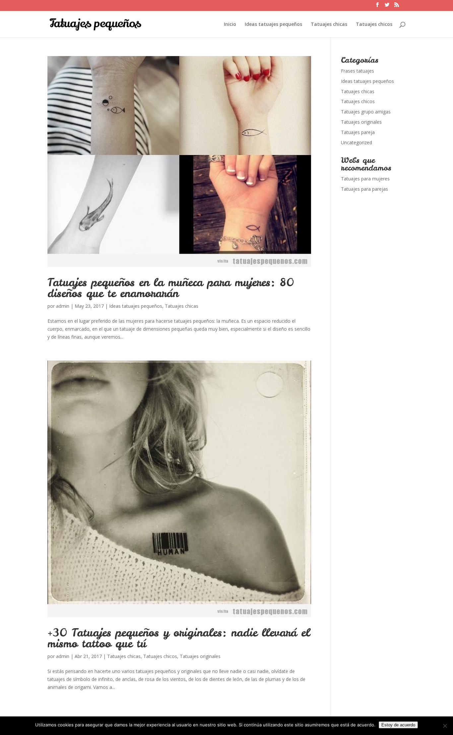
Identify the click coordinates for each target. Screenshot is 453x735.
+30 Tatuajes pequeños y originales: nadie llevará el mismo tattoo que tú (178, 638)
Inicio (230, 24)
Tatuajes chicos (374, 24)
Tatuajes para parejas (364, 189)
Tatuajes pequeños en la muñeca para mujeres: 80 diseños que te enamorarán (170, 288)
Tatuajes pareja (358, 132)
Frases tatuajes (357, 71)
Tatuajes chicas (329, 24)
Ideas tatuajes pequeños (273, 24)
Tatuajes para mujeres (365, 178)
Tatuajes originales (200, 656)
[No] (444, 725)
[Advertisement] (373, 318)
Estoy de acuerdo (398, 724)
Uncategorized (356, 142)
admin (62, 306)
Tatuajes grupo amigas (366, 111)
